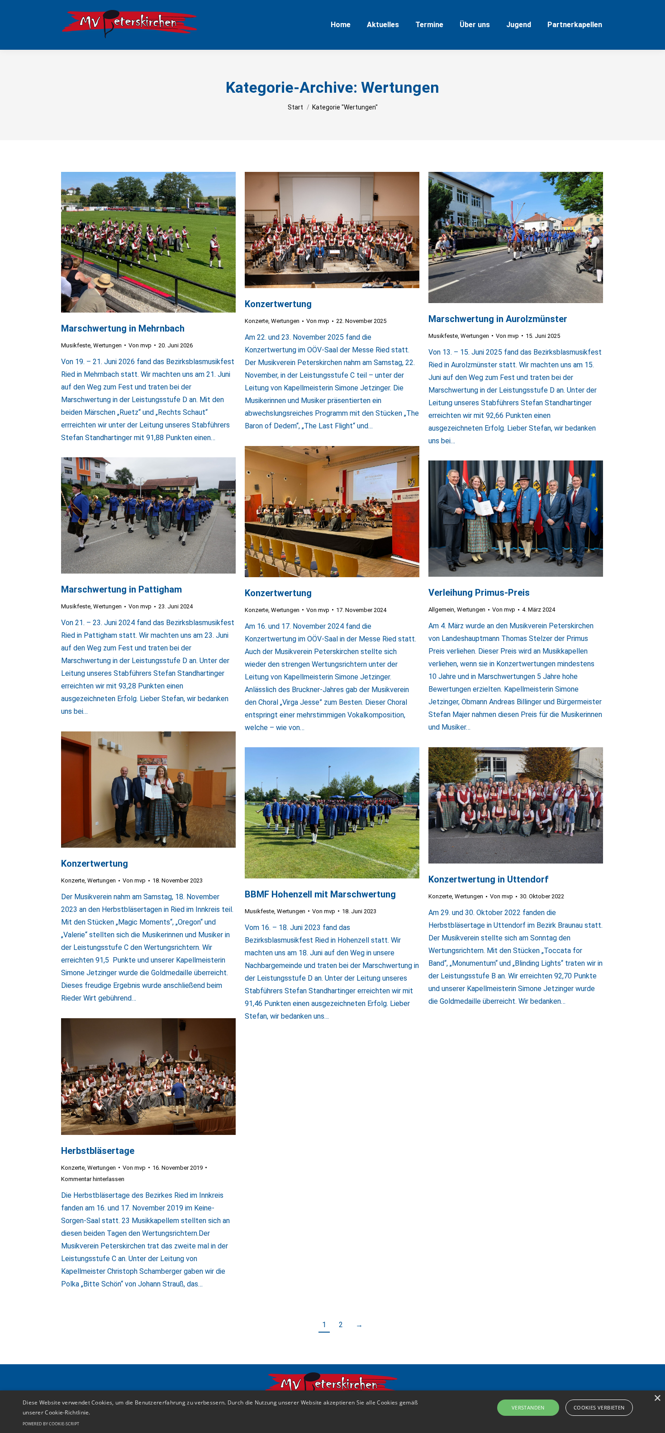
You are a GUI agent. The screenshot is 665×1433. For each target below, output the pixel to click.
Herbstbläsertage (97, 1150)
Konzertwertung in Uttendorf (488, 879)
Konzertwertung (278, 304)
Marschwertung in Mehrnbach (123, 328)
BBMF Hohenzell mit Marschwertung (320, 894)
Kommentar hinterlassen (92, 1179)
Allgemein (441, 609)
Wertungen (107, 345)
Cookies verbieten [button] (599, 1407)
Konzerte (256, 321)
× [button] (657, 1398)
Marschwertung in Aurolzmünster (497, 318)
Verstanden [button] (528, 1407)
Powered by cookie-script (51, 1424)
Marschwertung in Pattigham (121, 589)
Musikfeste (75, 345)
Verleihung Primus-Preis (479, 592)
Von (140, 345)
